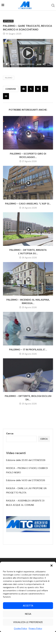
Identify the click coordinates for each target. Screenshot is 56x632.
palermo (8, 78)
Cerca (9, 433)
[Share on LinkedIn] (38, 89)
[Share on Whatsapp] (45, 89)
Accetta (28, 605)
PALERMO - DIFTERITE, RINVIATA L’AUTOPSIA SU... (28, 251)
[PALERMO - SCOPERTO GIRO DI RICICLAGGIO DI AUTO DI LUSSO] (28, 133)
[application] (28, 53)
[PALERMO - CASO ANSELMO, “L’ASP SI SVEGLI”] (28, 182)
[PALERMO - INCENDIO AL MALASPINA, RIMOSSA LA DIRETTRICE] (28, 279)
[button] (51, 565)
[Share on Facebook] (24, 89)
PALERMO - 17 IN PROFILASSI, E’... (28, 349)
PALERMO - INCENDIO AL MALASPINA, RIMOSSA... (28, 301)
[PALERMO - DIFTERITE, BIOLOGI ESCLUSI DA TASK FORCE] (28, 375)
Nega (28, 613)
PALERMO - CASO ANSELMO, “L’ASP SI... (28, 203)
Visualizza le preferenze (28, 622)
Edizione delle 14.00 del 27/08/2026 (25, 480)
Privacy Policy (35, 628)
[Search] (53, 5)
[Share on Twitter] (31, 89)
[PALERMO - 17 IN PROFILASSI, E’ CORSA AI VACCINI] (28, 328)
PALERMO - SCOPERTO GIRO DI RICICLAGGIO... (28, 155)
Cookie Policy (20, 628)
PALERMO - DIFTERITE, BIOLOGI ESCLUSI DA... (28, 397)
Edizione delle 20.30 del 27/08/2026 (25, 460)
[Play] (28, 53)
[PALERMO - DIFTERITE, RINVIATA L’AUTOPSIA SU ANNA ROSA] (28, 229)
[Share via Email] (6, 96)
